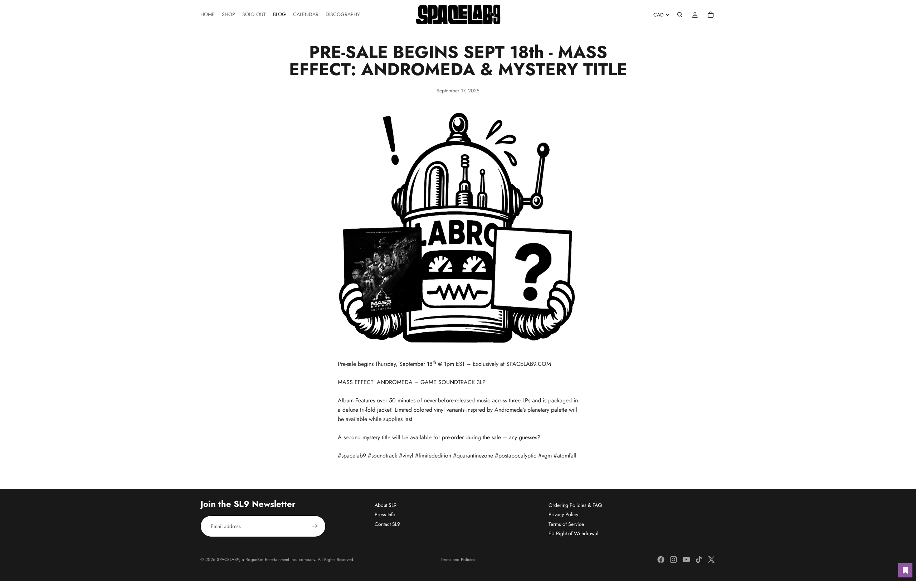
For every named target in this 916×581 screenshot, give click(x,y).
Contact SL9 (387, 523)
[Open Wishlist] (905, 570)
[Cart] (710, 15)
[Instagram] (673, 559)
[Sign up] (314, 526)
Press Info (385, 514)
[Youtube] (686, 559)
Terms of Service (566, 523)
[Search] (680, 15)
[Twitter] (711, 559)
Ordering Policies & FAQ (575, 505)
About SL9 (385, 505)
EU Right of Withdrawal (573, 533)
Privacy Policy (563, 514)
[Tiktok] (699, 559)
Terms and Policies (458, 559)
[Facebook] (661, 559)
